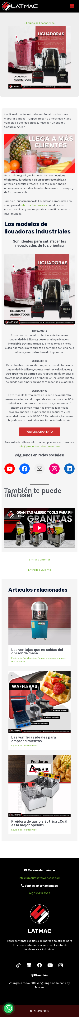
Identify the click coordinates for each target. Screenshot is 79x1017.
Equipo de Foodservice (40, 23)
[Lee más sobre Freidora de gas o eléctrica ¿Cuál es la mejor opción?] (39, 785)
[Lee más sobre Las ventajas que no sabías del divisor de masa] (39, 621)
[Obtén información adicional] (39, 468)
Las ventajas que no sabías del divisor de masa (37, 651)
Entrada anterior (39, 559)
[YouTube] (9, 468)
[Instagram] (54, 468)
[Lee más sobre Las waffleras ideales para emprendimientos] (39, 701)
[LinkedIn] (69, 468)
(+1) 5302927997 (39, 893)
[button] (72, 6)
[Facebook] (24, 468)
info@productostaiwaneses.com (40, 446)
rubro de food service (33, 205)
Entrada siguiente (39, 569)
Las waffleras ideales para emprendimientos (33, 739)
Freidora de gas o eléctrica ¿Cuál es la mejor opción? (39, 823)
